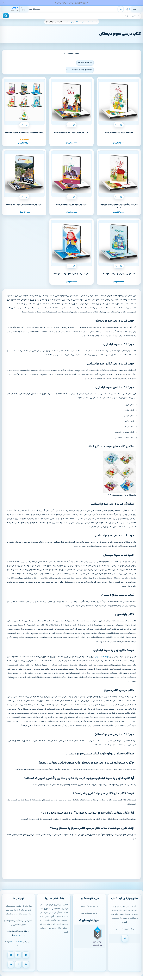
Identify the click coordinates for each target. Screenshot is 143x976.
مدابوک (94, 22)
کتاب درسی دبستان (71, 22)
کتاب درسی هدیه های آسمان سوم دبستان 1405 (71, 273)
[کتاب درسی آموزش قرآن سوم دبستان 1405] (118, 243)
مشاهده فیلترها (83, 62)
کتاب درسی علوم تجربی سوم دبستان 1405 (71, 204)
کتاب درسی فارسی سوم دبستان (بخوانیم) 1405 (71, 132)
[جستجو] (6, 15)
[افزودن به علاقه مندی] (116, 124)
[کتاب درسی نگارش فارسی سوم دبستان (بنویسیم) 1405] (118, 174)
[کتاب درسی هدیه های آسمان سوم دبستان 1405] (71, 243)
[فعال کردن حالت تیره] (120, 9)
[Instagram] (25, 964)
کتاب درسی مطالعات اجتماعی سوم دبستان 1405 (24, 204)
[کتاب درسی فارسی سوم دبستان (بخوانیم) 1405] (71, 102)
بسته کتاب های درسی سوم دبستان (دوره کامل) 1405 (24, 132)
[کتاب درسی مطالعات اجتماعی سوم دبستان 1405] (24, 174)
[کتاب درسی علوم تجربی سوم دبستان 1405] (71, 174)
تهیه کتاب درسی (102, 656)
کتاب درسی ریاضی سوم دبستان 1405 (119, 132)
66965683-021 (16, 941)
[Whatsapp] (18, 964)
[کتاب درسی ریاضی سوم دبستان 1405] (118, 102)
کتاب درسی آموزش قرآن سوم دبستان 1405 (119, 273)
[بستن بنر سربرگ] (3, 2)
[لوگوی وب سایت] (128, 9)
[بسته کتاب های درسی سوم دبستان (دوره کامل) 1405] (24, 102)
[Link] (124, 938)
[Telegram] (11, 964)
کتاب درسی (85, 22)
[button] (121, 124)
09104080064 (18, 935)
